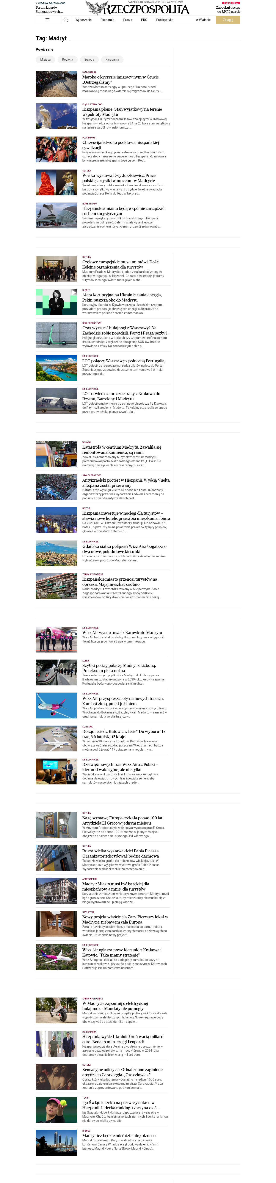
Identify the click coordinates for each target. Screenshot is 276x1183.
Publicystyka (164, 20)
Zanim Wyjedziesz (92, 574)
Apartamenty (89, 879)
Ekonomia (107, 20)
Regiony (67, 59)
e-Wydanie (203, 20)
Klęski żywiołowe (92, 104)
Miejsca (45, 59)
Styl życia (88, 912)
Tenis (85, 1098)
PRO (144, 20)
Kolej (85, 661)
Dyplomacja (89, 72)
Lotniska (87, 727)
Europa (89, 59)
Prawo (127, 20)
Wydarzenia (83, 20)
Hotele (86, 508)
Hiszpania (112, 59)
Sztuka (86, 171)
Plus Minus (89, 138)
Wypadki (86, 442)
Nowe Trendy (89, 204)
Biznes (86, 290)
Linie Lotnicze (90, 356)
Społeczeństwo (91, 323)
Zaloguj (228, 20)
